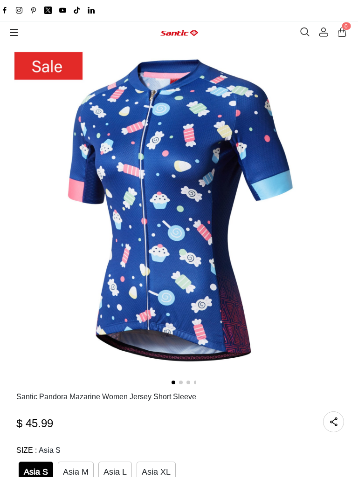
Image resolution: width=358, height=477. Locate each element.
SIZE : (38, 450)
